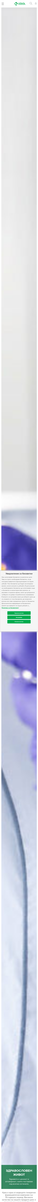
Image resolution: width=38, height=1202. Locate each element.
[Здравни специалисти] (36, 3)
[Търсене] (31, 3)
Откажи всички (19, 621)
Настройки (19, 617)
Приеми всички (19, 613)
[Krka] (19, 3)
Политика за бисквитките (10, 608)
